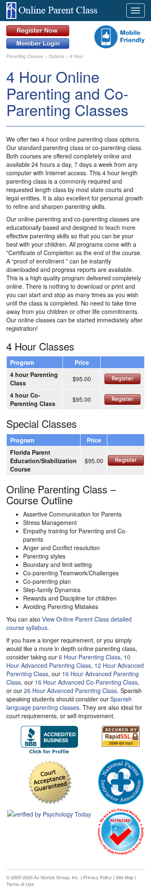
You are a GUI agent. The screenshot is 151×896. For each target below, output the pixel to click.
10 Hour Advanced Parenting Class (68, 661)
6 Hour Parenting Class (89, 657)
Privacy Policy (97, 877)
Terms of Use (20, 883)
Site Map (124, 877)
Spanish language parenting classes (69, 703)
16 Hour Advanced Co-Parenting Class (86, 682)
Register (122, 378)
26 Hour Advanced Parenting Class (70, 690)
